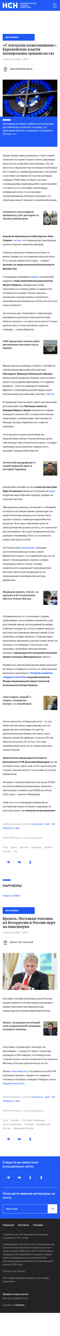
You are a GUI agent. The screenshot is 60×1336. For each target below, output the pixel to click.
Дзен (47, 824)
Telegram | (9, 828)
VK (53, 824)
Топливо (29, 1124)
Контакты (23, 1225)
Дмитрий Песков (23, 1128)
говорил (34, 276)
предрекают (28, 547)
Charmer (19, 1304)
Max (17, 828)
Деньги (24, 847)
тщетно (50, 394)
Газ (15, 851)
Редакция (8, 1225)
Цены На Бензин (12, 1124)
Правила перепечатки (15, 1294)
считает (17, 240)
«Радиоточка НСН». (14, 1083)
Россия (7, 851)
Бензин (15, 1120)
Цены (14, 847)
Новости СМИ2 (11, 895)
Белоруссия (43, 1124)
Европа (48, 847)
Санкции (36, 847)
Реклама (38, 1225)
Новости (37, 824)
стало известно (19, 1071)
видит (52, 491)
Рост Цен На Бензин (33, 1120)
